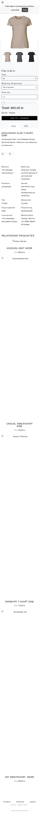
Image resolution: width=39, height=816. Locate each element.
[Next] (35, 55)
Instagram (20, 802)
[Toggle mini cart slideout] (36, 2)
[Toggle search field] (33, 2)
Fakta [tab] (13, 126)
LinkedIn (32, 802)
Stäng (25, 10)
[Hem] (19, 2)
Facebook (7, 802)
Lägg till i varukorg (19, 118)
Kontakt (13, 805)
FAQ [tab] (26, 126)
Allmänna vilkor (22, 805)
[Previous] (3, 55)
